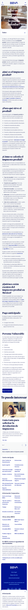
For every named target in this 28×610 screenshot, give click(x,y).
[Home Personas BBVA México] (14, 3)
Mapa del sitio (14, 575)
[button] (26, 445)
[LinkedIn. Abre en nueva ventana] (19, 589)
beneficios (20, 253)
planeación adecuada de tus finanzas (12, 233)
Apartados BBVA (13, 245)
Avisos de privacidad (14, 578)
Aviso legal (14, 572)
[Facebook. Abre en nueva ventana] (8, 589)
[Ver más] (14, 409)
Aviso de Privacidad (11, 605)
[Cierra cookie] (25, 591)
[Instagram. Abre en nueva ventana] (16, 589)
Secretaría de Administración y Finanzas (13, 86)
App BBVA (6, 248)
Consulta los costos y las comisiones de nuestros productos (14, 583)
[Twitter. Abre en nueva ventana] (12, 589)
